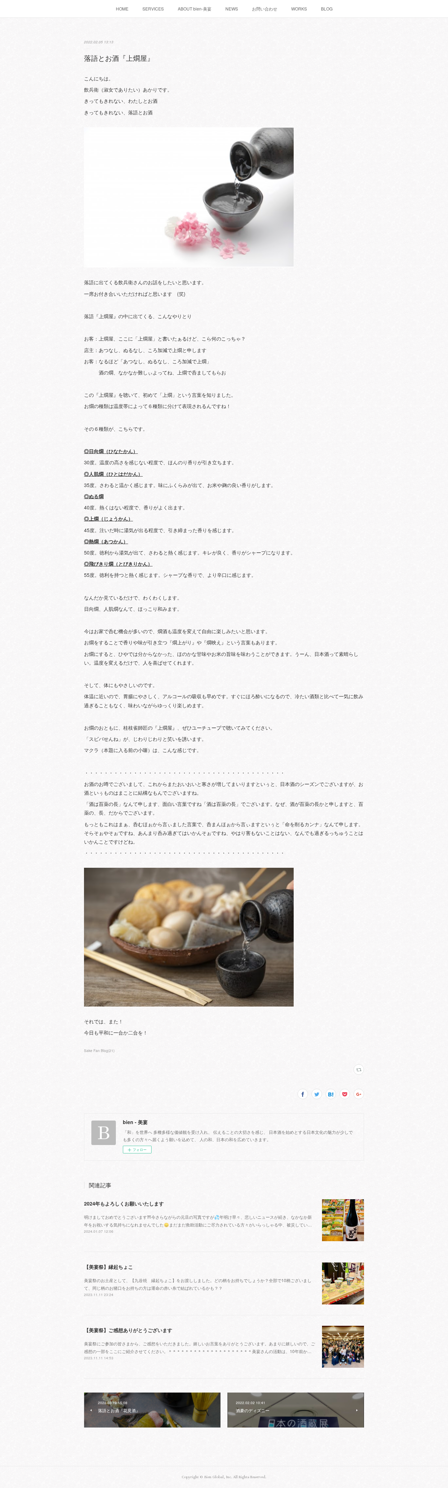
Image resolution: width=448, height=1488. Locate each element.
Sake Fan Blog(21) (99, 1050)
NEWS (231, 9)
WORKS (299, 9)
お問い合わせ (264, 9)
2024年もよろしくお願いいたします (124, 1203)
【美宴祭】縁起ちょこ (108, 1266)
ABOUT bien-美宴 (194, 9)
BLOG (326, 9)
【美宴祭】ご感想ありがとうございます (128, 1329)
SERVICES (153, 9)
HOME (122, 9)
